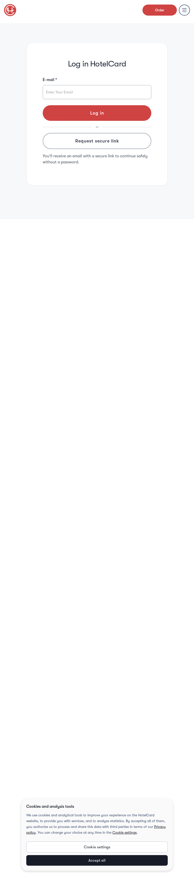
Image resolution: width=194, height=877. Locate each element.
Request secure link (97, 140)
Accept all (97, 860)
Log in (97, 113)
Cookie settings (124, 832)
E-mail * (50, 80)
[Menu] (184, 10)
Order (159, 10)
